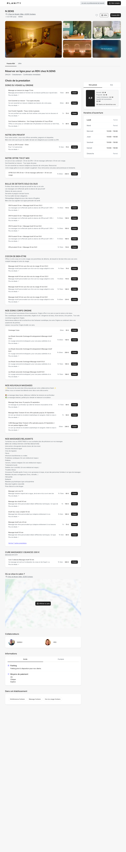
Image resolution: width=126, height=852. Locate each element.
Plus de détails (12, 95)
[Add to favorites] (96, 15)
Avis (111, 85)
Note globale (93, 85)
